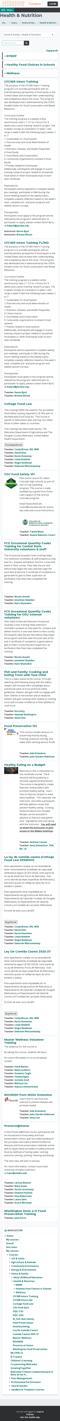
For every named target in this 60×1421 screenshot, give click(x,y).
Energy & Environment (23, 1269)
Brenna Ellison (24, 234)
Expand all (52, 50)
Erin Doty (20, 711)
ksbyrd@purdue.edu (18, 225)
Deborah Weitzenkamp (27, 466)
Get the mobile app (30, 1417)
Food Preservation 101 (20, 726)
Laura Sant (21, 1199)
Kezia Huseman (23, 456)
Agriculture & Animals (23, 1262)
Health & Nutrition (49, 22)
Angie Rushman (23, 462)
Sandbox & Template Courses (27, 1389)
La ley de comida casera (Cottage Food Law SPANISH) (29, 858)
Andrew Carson (38, 842)
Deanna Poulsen (23, 1192)
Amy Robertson (23, 1196)
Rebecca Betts (22, 1069)
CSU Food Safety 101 (19, 474)
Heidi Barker (21, 1066)
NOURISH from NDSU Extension (28, 1095)
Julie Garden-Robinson (42, 756)
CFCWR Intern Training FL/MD (26, 242)
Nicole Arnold (22, 596)
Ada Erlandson (38, 753)
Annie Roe (20, 717)
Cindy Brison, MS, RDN (27, 449)
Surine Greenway (24, 1189)
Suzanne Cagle (23, 1073)
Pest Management (21, 1378)
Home (5, 22)
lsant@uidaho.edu (17, 1173)
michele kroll (22, 1079)
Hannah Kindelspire (25, 714)
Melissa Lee (21, 1083)
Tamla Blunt (37, 531)
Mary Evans (21, 1186)
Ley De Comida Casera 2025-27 (27, 951)
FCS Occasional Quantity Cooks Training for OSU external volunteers (27, 614)
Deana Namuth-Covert (42, 535)
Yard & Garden (19, 1385)
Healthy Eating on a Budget (24, 764)
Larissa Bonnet (23, 1182)
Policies (30, 1414)
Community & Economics (25, 1266)
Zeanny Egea (22, 1076)
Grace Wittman (23, 1202)
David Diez (20, 452)
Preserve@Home (16, 1126)
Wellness (13, 73)
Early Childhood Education (28, 1277)
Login (52, 4)
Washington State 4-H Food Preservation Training (25, 1212)
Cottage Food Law (18, 404)
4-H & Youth (18, 1258)
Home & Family (29, 22)
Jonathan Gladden (25, 599)
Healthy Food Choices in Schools (30, 64)
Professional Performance (26, 1382)
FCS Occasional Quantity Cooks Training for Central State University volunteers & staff (27, 546)
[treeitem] (30, 1313)
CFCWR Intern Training (21, 81)
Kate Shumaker (23, 603)
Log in (40, 1411)
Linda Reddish (22, 459)
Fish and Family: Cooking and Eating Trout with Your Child (26, 673)
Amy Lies (35, 1117)
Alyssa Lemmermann (26, 1086)
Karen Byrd (23, 231)
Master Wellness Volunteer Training (24, 1041)
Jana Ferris (20, 1217)
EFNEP (11, 56)
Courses (15, 22)
